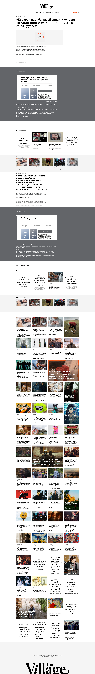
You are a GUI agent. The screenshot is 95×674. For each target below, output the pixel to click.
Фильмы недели (19, 436)
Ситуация (34, 414)
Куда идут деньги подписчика (51, 101)
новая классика (19, 371)
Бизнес (43, 12)
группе (36, 55)
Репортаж (34, 522)
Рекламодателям (27, 647)
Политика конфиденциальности (30, 645)
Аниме (65, 414)
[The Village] (47, 7)
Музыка (18, 414)
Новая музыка (67, 392)
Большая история (52, 369)
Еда (52, 12)
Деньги (18, 522)
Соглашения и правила (59, 645)
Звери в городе (51, 414)
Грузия (34, 479)
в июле (26, 196)
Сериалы (18, 349)
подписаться (45, 91)
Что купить (50, 349)
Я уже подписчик (22, 71)
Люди (40, 12)
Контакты (51, 645)
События (50, 609)
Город (37, 12)
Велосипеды (51, 479)
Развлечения (48, 12)
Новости (19, 16)
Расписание (19, 587)
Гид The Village (51, 283)
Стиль (55, 12)
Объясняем (66, 327)
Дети (58, 12)
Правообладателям (43, 645)
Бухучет (34, 349)
